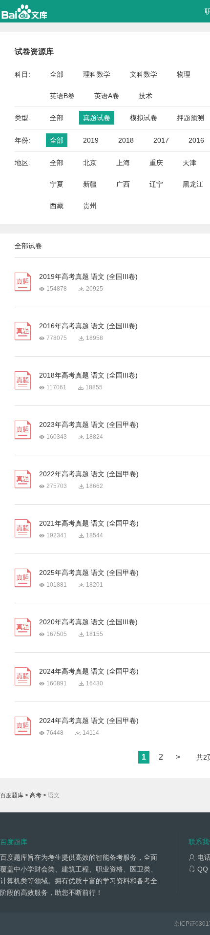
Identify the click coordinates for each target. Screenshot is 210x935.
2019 (91, 140)
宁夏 (56, 184)
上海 (123, 163)
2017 (161, 140)
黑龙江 (193, 184)
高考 (36, 795)
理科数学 (96, 74)
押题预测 (190, 118)
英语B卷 (62, 96)
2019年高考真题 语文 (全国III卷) (88, 276)
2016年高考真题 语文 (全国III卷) (88, 326)
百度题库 (11, 795)
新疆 (90, 184)
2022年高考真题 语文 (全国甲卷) (89, 474)
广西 (123, 184)
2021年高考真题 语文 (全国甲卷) (89, 523)
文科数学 (143, 74)
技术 (145, 96)
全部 (56, 74)
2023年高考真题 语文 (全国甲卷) (89, 424)
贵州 (90, 206)
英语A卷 (106, 96)
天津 (189, 163)
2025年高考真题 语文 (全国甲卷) (89, 572)
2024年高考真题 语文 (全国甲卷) (89, 671)
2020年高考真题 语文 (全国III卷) (88, 622)
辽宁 (156, 184)
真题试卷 (96, 118)
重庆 (156, 163)
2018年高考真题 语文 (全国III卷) (88, 375)
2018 (126, 140)
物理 (183, 74)
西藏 (56, 206)
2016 (196, 140)
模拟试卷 (143, 118)
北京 (90, 163)
